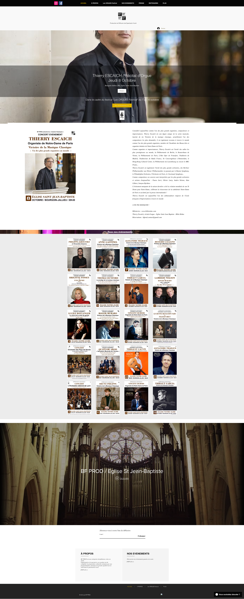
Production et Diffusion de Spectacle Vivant (123, 23)
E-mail (101, 534)
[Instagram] (56, 3)
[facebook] (162, 595)
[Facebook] (61, 3)
